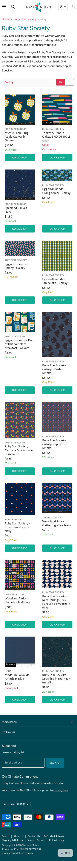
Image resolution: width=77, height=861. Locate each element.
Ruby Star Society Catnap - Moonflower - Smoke (19, 450)
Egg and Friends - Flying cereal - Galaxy (56, 191)
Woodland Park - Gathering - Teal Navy (56, 523)
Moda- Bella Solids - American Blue (18, 677)
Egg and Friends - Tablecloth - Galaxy (54, 281)
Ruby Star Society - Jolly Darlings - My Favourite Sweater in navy (56, 602)
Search (5, 836)
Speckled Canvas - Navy (17, 210)
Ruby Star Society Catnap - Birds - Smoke (54, 369)
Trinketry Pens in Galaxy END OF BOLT (56, 135)
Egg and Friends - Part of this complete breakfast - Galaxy (19, 344)
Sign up (55, 762)
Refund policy (56, 840)
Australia (14, 804)
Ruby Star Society (25, 19)
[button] (63, 7)
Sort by (9, 82)
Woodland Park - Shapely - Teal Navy (17, 600)
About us (18, 836)
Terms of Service (36, 840)
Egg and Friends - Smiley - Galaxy (16, 266)
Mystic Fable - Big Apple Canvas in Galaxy (16, 136)
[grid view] (60, 82)
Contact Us (33, 836)
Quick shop (19, 157)
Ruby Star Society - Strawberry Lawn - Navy (17, 527)
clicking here (60, 790)
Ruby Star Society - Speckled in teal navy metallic (56, 679)
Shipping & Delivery (12, 840)
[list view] (69, 82)
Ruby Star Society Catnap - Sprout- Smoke (54, 444)
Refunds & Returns (54, 836)
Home (6, 19)
